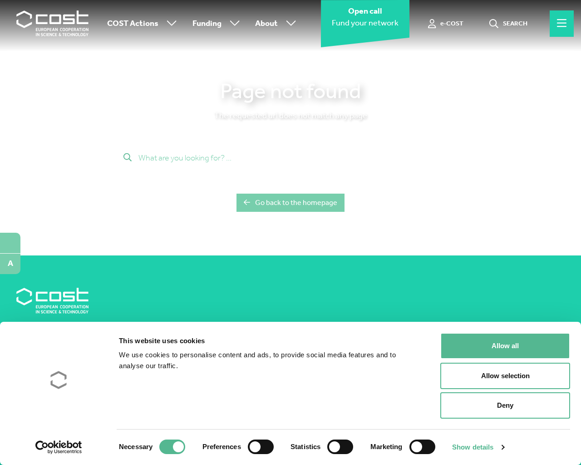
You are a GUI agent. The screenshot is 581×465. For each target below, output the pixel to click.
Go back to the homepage (296, 202)
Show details (472, 447)
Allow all (505, 346)
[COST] (52, 23)
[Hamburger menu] (562, 23)
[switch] (261, 447)
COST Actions (132, 23)
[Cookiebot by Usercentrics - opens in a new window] (58, 447)
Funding (207, 23)
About (266, 23)
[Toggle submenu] (169, 24)
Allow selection (505, 376)
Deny (505, 405)
